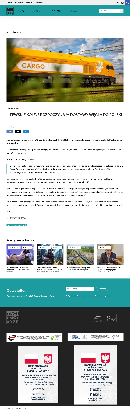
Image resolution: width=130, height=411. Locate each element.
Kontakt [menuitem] (9, 2)
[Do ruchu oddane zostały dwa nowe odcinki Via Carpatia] (80, 254)
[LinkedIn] (26, 131)
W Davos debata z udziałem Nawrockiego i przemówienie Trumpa (18, 270)
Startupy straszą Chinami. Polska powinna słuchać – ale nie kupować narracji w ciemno (50, 270)
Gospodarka (13, 109)
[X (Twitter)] (122, 3)
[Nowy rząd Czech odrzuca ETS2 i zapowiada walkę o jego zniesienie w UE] (110, 254)
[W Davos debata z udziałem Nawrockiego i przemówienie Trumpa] (20, 254)
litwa (19, 225)
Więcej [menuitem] (73, 11)
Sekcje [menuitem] (36, 11)
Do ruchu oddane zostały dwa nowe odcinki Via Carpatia (78, 269)
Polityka (27, 247)
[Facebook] (118, 3)
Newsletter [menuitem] (19, 2)
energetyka (11, 225)
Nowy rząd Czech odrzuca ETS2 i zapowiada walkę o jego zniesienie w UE (110, 270)
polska (24, 225)
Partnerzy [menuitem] (29, 2)
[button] (127, 2)
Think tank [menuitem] (54, 11)
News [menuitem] (21, 11)
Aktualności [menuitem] (39, 2)
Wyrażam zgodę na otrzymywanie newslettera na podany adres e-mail (90, 296)
